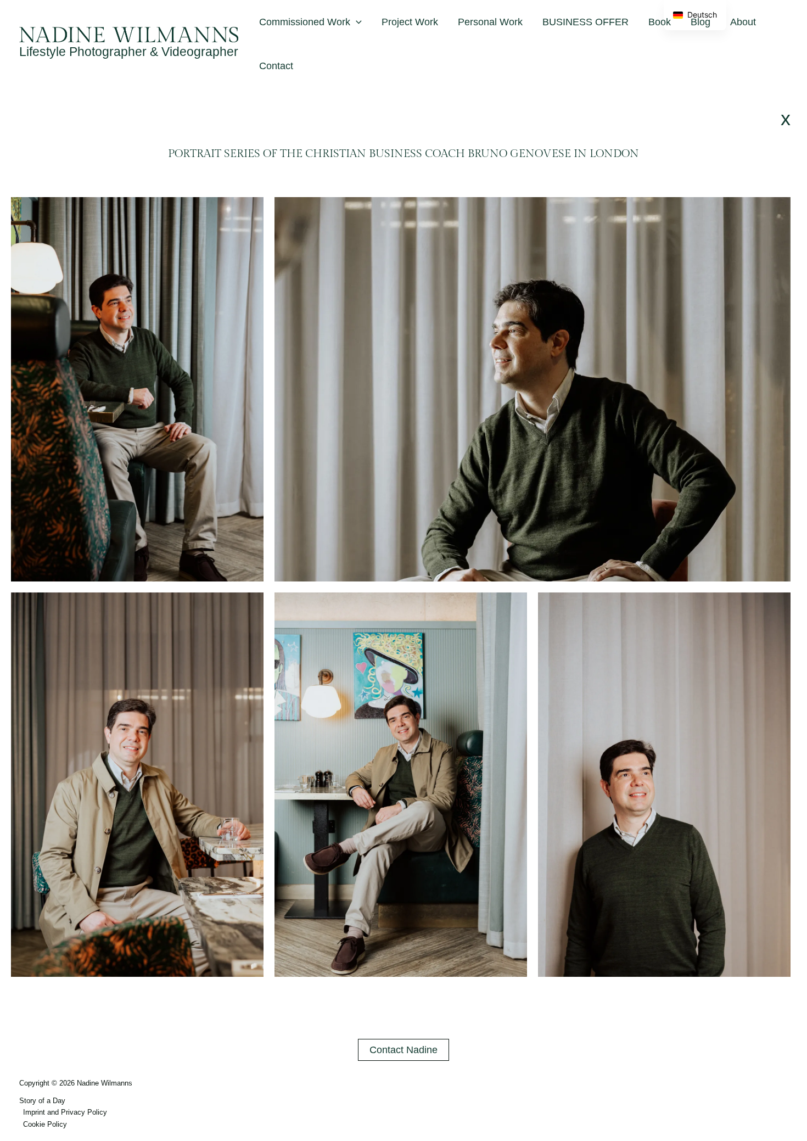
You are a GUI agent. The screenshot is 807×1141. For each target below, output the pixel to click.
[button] (356, 22)
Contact (276, 65)
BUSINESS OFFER (585, 21)
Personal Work (490, 21)
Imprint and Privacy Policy (65, 1112)
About (743, 21)
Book (659, 21)
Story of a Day (42, 1101)
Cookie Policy (45, 1124)
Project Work (410, 21)
